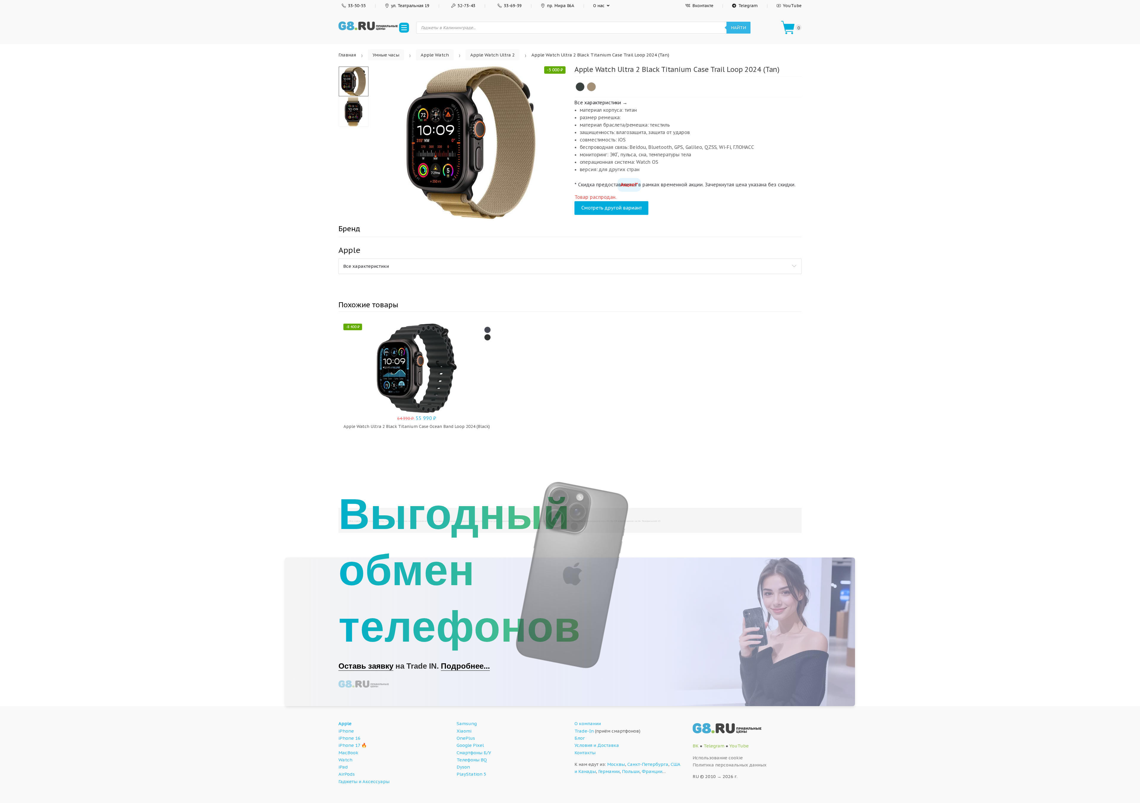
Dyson (463, 767)
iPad (343, 767)
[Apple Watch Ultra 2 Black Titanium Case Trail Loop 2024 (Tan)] (591, 86)
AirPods (346, 774)
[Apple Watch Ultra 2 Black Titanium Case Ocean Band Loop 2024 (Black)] (487, 337)
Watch (345, 760)
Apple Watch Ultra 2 (492, 55)
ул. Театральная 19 (410, 5)
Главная (347, 55)
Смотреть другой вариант (611, 208)
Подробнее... (465, 666)
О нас (598, 5)
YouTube (792, 5)
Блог (579, 738)
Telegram (748, 5)
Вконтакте (702, 5)
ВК (696, 746)
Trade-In (584, 731)
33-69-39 (513, 5)
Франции (652, 771)
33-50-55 (357, 5)
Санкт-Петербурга (647, 764)
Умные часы (386, 55)
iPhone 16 (349, 738)
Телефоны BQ (472, 760)
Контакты (585, 752)
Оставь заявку (365, 666)
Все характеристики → (600, 103)
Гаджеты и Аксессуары (364, 781)
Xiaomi (464, 731)
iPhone (346, 731)
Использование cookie (718, 758)
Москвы (616, 764)
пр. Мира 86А (560, 5)
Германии (609, 771)
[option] (471, 142)
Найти (738, 27)
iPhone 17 (349, 745)
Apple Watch (435, 55)
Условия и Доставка (596, 745)
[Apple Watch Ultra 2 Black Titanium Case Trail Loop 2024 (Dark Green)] (580, 86)
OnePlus (466, 738)
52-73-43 (466, 5)
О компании (587, 723)
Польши (630, 771)
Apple (345, 723)
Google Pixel (470, 745)
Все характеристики (366, 266)
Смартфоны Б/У (474, 752)
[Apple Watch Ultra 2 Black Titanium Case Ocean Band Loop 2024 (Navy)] (487, 330)
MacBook (348, 752)
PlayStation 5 (471, 774)
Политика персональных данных (730, 765)
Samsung (467, 723)
